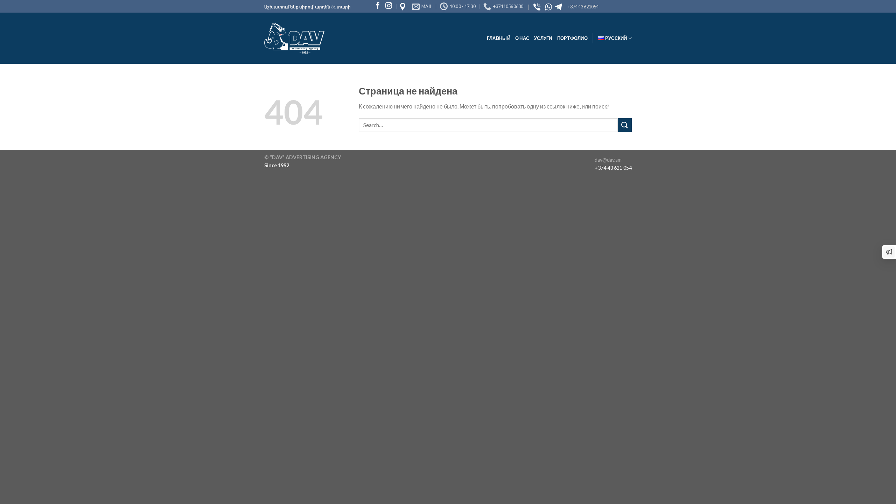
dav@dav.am (608, 160)
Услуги (543, 38)
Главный (498, 38)
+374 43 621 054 (613, 168)
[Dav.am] (294, 38)
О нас (522, 38)
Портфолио (572, 38)
